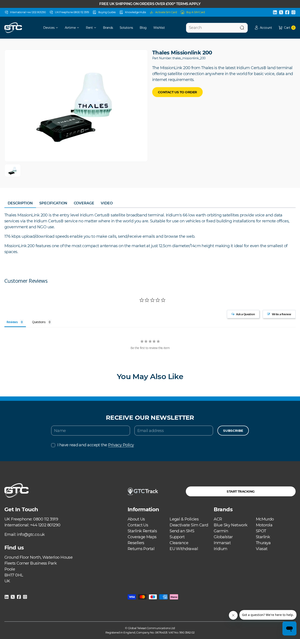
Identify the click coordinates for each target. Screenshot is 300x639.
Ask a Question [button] (245, 314)
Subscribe (233, 430)
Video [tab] (107, 203)
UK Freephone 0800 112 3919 (72, 12)
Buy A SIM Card (195, 12)
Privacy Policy (121, 445)
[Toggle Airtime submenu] (79, 28)
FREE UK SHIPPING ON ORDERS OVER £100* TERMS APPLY (150, 4)
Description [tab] (20, 203)
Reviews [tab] (12, 322)
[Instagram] (293, 12)
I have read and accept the (95, 445)
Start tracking (241, 491)
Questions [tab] (38, 322)
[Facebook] (287, 12)
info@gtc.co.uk (31, 534)
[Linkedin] (275, 12)
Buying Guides (107, 12)
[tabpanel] (150, 233)
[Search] (242, 28)
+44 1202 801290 (45, 525)
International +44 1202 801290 (28, 12)
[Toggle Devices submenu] (58, 28)
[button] (263, 27)
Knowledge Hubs (135, 12)
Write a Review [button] (281, 314)
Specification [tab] (53, 203)
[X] (281, 12)
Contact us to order (177, 92)
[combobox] (217, 28)
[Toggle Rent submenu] (97, 28)
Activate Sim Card (166, 12)
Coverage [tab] (84, 203)
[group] (12, 170)
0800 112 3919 (45, 519)
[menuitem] (48, 28)
